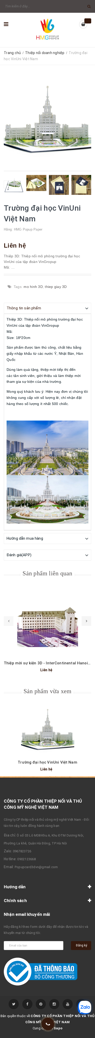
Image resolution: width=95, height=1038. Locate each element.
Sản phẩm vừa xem (48, 691)
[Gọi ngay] (48, 1024)
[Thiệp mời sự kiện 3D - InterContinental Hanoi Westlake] (47, 622)
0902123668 (26, 859)
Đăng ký (81, 945)
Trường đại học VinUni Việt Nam (47, 762)
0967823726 (22, 851)
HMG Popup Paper (28, 229)
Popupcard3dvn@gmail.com (36, 867)
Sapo (58, 1028)
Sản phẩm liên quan (47, 573)
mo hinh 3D (33, 287)
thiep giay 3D (56, 287)
